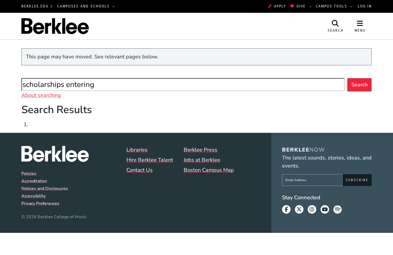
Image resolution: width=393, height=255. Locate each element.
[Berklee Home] (55, 154)
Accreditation (34, 181)
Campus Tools (332, 6)
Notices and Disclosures (44, 189)
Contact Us (139, 170)
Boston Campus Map (209, 170)
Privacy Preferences (40, 203)
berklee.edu (35, 6)
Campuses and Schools (84, 6)
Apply (280, 6)
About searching (41, 95)
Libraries (137, 149)
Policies (28, 174)
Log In (365, 6)
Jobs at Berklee (202, 160)
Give (301, 6)
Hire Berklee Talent (149, 160)
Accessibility (33, 196)
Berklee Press (200, 149)
